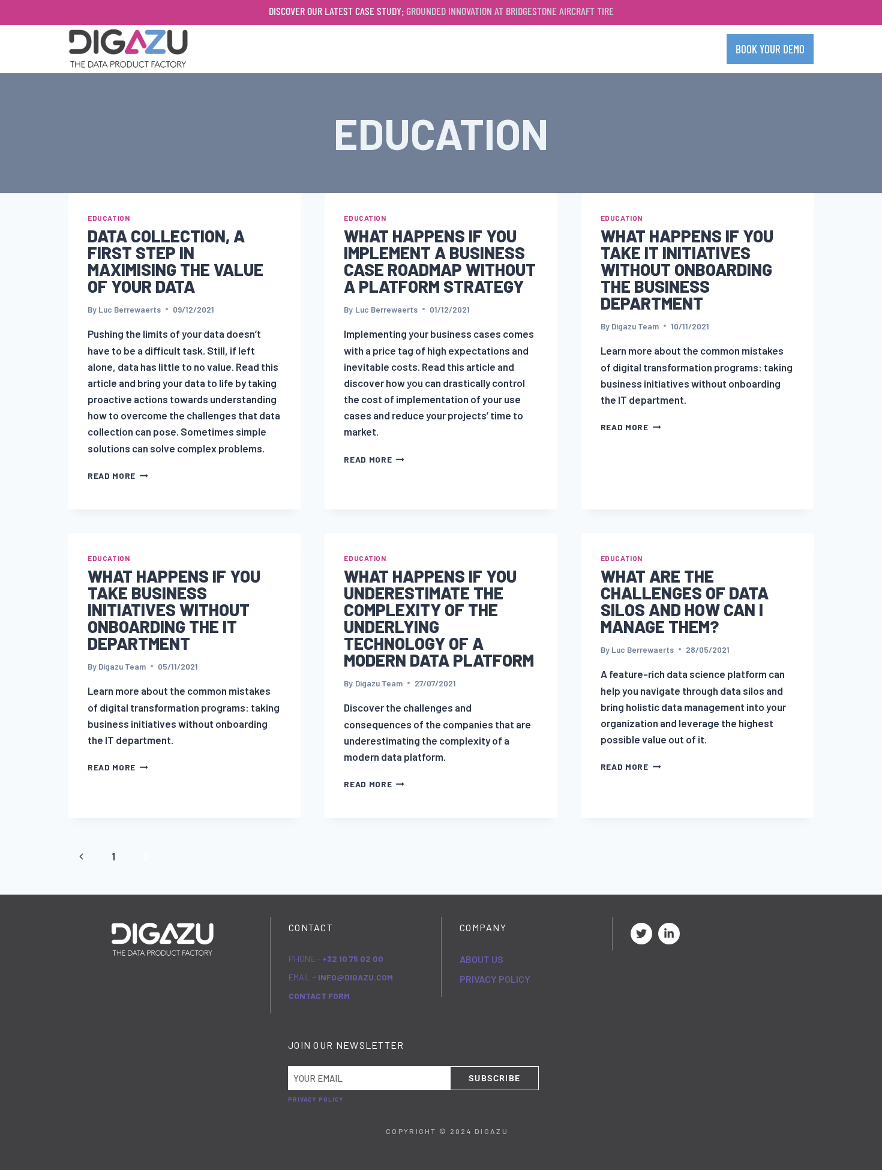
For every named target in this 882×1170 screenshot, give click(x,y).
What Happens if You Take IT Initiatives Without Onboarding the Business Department (687, 269)
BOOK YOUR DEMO (770, 49)
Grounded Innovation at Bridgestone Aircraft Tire (510, 10)
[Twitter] (641, 933)
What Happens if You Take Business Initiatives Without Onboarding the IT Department (174, 609)
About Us (481, 959)
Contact (688, 49)
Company (467, 49)
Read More (118, 475)
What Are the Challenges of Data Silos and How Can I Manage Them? (685, 601)
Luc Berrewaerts (129, 309)
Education (109, 218)
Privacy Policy (495, 979)
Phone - (336, 958)
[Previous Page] (81, 856)
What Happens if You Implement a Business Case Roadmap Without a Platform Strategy (440, 261)
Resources (618, 49)
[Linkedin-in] (669, 933)
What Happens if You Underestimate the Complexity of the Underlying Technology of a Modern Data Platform (439, 618)
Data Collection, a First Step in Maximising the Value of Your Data (175, 261)
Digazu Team (635, 326)
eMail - (341, 977)
